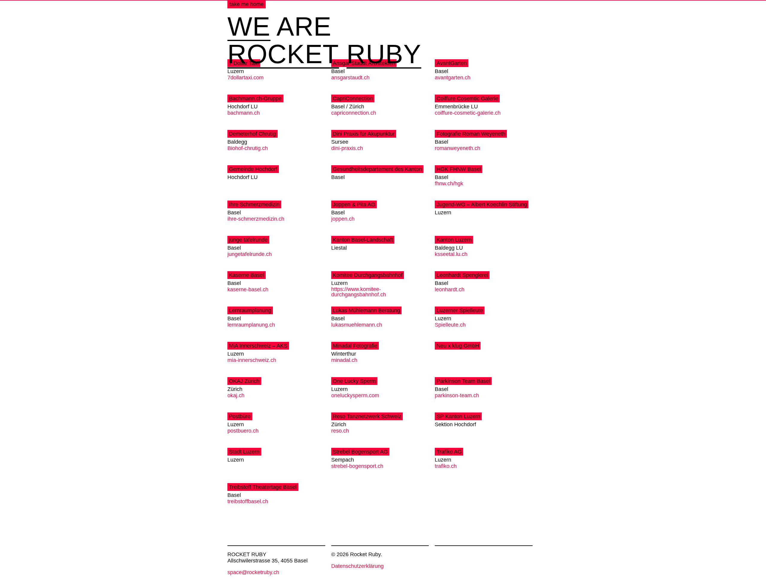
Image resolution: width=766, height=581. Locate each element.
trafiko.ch (446, 466)
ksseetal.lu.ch (451, 254)
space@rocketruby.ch (253, 572)
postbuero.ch (243, 431)
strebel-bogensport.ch (357, 466)
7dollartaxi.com (245, 78)
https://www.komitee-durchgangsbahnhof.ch (358, 292)
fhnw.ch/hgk (449, 183)
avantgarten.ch (452, 78)
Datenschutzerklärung (357, 566)
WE (248, 27)
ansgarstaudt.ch (350, 78)
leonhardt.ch (449, 289)
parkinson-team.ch (457, 395)
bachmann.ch (243, 113)
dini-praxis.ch (347, 148)
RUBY (383, 55)
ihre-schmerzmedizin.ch (255, 219)
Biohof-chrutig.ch (247, 148)
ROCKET (283, 55)
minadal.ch (344, 360)
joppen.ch (343, 219)
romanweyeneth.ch (457, 148)
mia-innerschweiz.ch (251, 360)
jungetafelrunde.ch (249, 254)
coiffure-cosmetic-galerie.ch (468, 113)
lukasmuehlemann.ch (356, 325)
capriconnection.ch (353, 113)
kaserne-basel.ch (247, 289)
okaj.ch (235, 395)
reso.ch (340, 431)
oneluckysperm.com (355, 395)
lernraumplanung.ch (251, 325)
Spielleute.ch (450, 325)
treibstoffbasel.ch (247, 501)
